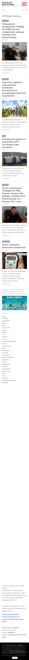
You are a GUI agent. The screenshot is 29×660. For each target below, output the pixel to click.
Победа (4, 362)
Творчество (5, 378)
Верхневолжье (6, 321)
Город (3, 325)
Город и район (6, 327)
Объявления (5, 360)
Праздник (4, 366)
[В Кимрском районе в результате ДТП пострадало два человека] (14, 153)
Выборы (4, 323)
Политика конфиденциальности (11, 617)
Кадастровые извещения (9, 341)
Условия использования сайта (10, 614)
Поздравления (6, 364)
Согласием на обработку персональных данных (14, 653)
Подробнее (5, 73)
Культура (4, 343)
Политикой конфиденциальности (17, 651)
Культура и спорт (6, 346)
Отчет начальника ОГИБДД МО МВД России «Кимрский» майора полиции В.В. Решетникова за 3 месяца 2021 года (13, 195)
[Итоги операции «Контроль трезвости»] (14, 253)
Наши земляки (6, 355)
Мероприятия (6, 241)
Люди (3, 348)
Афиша (4, 316)
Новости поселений (7, 357)
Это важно (5, 20)
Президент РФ (6, 369)
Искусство (5, 339)
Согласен (15, 657)
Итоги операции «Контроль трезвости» (14, 246)
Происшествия (6, 371)
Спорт (3, 376)
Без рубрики (5, 318)
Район (3, 373)
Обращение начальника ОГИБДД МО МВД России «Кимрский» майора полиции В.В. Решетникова (13, 30)
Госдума (4, 330)
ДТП (4, 136)
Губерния (4, 332)
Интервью (4, 337)
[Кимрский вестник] (14, 4)
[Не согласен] (25, 651)
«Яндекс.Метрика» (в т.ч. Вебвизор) (14, 645)
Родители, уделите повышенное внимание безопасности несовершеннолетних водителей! (14, 89)
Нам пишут (5, 353)
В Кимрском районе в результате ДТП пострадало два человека (14, 143)
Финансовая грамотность (9, 380)
